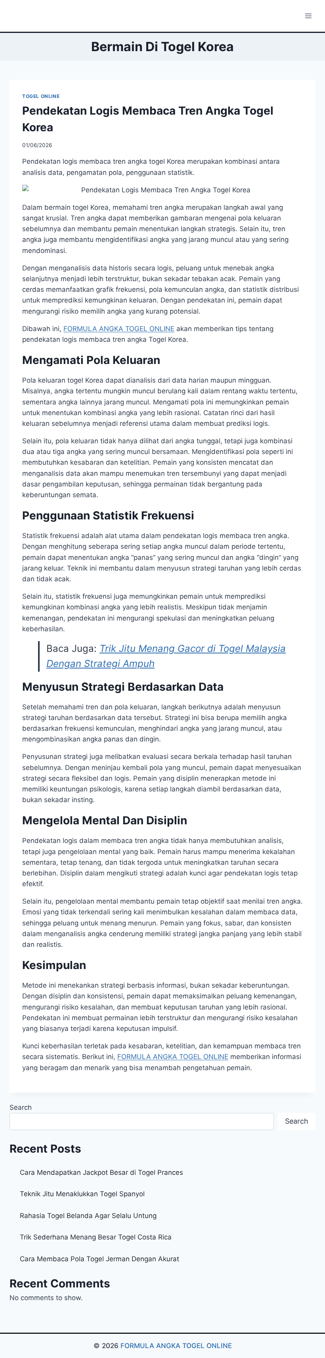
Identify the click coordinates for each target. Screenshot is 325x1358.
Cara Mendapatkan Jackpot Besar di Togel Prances (101, 1172)
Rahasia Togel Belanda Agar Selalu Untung (88, 1216)
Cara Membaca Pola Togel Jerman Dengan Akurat (99, 1259)
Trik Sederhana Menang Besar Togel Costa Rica (96, 1237)
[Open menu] (308, 16)
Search (21, 1107)
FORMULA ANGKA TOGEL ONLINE (176, 1346)
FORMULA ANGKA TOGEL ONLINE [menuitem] (118, 329)
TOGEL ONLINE (40, 96)
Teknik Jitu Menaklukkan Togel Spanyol (82, 1194)
